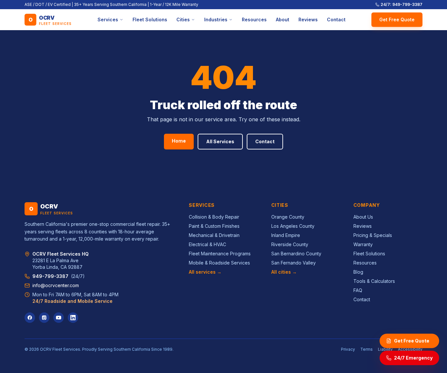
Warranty (363, 244)
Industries (215, 19)
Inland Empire (285, 235)
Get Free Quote (397, 19)
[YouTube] (58, 317)
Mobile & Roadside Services (219, 262)
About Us (363, 217)
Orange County (287, 217)
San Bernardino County (296, 253)
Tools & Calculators (374, 281)
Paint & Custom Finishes (214, 226)
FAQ (357, 290)
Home (179, 141)
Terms (366, 349)
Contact (336, 19)
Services (108, 19)
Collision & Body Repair (214, 217)
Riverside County (289, 244)
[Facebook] (30, 317)
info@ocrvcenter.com (55, 285)
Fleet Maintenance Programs (220, 253)
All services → (205, 272)
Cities (183, 19)
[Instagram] (44, 317)
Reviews (308, 19)
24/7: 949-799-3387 (401, 4)
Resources (254, 19)
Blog (358, 272)
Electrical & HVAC (207, 244)
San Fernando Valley (293, 262)
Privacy (348, 349)
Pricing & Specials (372, 235)
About (282, 19)
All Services (220, 141)
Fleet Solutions (150, 19)
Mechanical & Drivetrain (214, 235)
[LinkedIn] (73, 317)
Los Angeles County (292, 226)
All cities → (284, 272)
